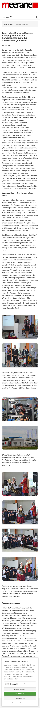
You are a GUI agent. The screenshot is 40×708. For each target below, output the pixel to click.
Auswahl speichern (20, 689)
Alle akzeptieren (20, 694)
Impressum (15, 703)
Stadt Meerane (8, 24)
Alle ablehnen (20, 698)
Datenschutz (24, 703)
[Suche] (36, 17)
